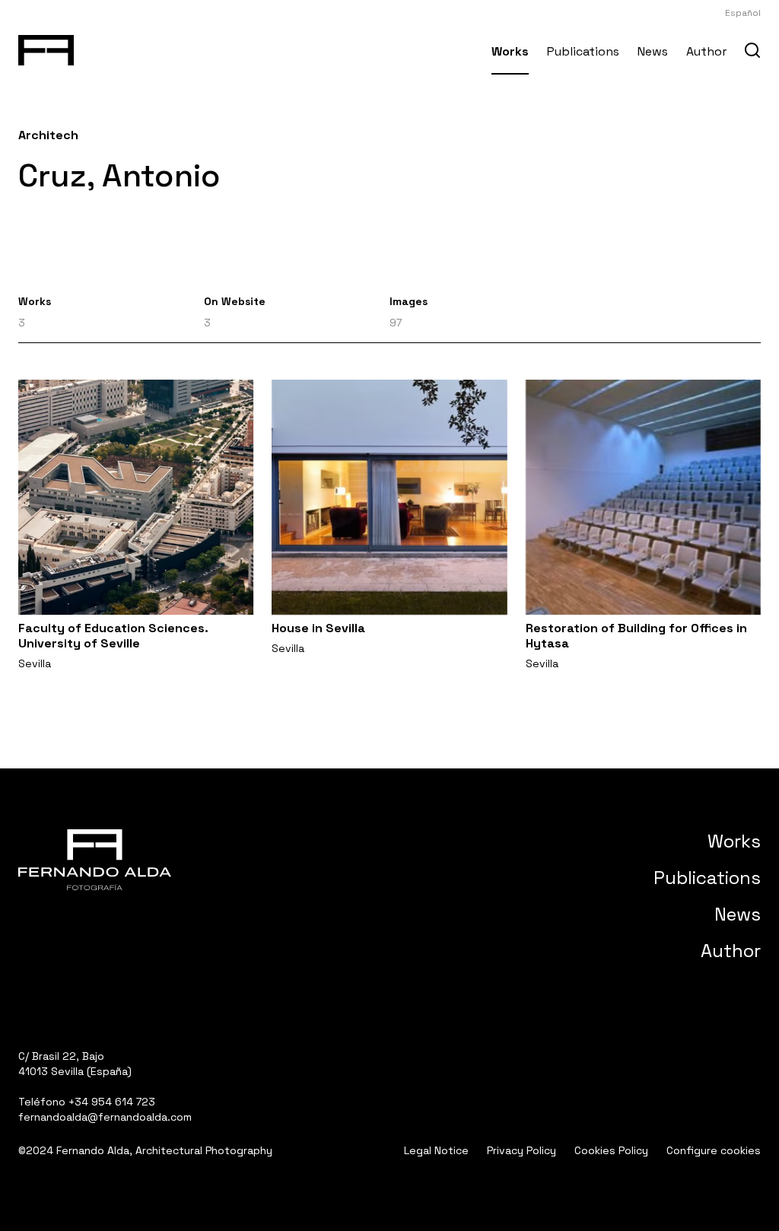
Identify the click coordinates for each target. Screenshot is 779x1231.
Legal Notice (436, 1150)
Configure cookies (713, 1150)
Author (706, 51)
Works (510, 51)
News (653, 51)
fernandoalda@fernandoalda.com (105, 1117)
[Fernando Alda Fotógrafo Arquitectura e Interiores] (46, 47)
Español (743, 13)
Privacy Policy (521, 1150)
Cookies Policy (611, 1150)
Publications (583, 51)
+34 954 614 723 (111, 1102)
